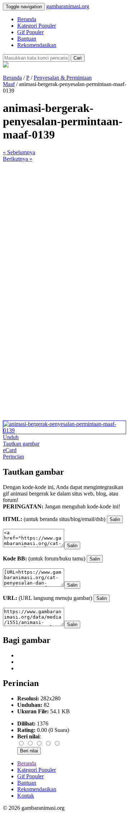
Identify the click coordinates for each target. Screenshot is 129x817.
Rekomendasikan (36, 45)
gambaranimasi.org (67, 6)
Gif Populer (30, 32)
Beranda (26, 19)
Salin (115, 519)
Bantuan (26, 39)
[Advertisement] (64, 226)
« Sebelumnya (19, 152)
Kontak (25, 796)
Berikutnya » (17, 159)
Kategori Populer (36, 26)
